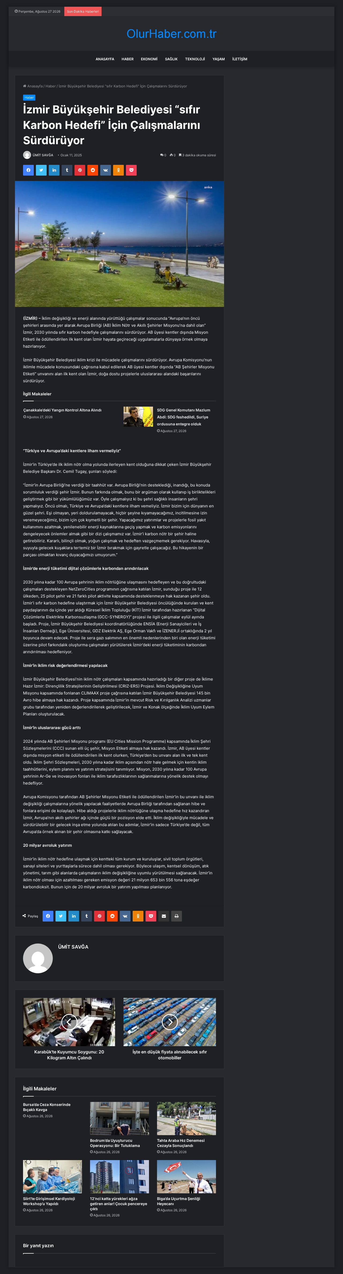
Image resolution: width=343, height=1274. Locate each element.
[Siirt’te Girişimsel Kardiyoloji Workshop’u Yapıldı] (52, 1176)
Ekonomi (149, 59)
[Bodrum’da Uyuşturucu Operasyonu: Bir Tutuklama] (119, 1118)
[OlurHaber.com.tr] (171, 33)
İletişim (239, 59)
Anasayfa (105, 59)
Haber (127, 59)
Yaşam (218, 59)
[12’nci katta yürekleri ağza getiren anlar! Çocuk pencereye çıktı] (119, 1176)
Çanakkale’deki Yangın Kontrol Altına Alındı (62, 410)
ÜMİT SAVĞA (43, 155)
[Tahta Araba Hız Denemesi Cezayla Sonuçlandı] (186, 1118)
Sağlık (171, 59)
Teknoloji (195, 59)
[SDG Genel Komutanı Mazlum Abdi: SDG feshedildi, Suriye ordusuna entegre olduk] (138, 417)
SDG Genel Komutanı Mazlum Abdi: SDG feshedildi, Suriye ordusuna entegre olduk (183, 417)
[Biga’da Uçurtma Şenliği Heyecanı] (186, 1176)
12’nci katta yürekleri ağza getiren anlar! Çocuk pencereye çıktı (118, 1203)
